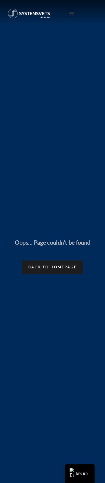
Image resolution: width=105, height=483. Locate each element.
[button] (71, 13)
